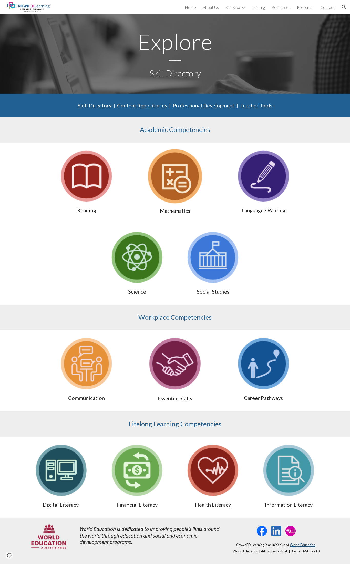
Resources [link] (281, 7)
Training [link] (258, 7)
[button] (344, 7)
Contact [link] (327, 7)
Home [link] (190, 7)
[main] (175, 54)
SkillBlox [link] (232, 7)
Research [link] (305, 7)
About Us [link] (211, 7)
